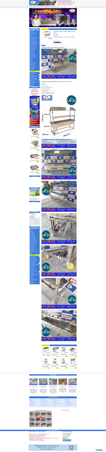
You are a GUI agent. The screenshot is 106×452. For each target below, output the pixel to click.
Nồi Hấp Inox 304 (32, 257)
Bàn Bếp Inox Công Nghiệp (33, 43)
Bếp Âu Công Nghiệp (32, 54)
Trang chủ (31, 6)
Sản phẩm (37, 6)
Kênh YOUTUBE (42, 6)
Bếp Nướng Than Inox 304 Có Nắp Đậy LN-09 (54, 354)
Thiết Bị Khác (32, 85)
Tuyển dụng (54, 6)
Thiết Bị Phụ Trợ (32, 84)
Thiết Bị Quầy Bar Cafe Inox (33, 37)
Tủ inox (31, 59)
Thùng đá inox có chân (32, 402)
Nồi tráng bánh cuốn (68, 405)
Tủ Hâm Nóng (32, 65)
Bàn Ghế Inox (32, 49)
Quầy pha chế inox (31, 403)
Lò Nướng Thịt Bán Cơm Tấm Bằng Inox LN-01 (73, 366)
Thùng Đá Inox (32, 271)
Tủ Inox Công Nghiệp (33, 46)
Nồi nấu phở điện (43, 399)
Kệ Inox (31, 35)
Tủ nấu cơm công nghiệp (57, 403)
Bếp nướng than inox (68, 402)
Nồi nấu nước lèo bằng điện (44, 403)
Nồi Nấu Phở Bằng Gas (33, 48)
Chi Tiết (38, 161)
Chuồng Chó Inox (32, 30)
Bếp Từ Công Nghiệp (32, 239)
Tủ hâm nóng (55, 402)
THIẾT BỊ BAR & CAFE (32, 72)
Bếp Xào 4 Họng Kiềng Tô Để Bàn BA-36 (34, 160)
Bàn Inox (31, 61)
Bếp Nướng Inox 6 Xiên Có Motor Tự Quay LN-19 (54, 366)
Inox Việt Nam (45, 84)
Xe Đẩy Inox (31, 60)
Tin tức (51, 6)
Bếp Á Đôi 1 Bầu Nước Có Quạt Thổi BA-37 (35, 148)
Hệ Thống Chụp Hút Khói (33, 40)
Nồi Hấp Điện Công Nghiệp (33, 79)
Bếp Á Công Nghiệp (32, 53)
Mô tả (43, 45)
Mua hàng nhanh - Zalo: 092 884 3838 (64, 37)
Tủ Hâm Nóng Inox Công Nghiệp (34, 42)
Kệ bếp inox (67, 399)
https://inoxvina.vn (33, 215)
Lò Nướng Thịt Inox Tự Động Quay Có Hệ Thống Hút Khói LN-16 (64, 366)
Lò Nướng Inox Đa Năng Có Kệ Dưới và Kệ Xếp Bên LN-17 (73, 354)
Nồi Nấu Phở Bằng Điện (33, 41)
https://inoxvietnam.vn (33, 437)
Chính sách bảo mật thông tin (67, 434)
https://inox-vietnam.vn (33, 214)
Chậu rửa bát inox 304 (32, 405)
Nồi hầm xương (43, 405)
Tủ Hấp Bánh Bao (32, 275)
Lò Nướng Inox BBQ (32, 71)
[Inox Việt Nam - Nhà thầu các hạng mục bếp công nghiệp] (52, 2)
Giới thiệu (34, 6)
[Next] (75, 18)
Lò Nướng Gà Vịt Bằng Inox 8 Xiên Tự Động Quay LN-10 (45, 366)
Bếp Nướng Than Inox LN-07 (45, 354)
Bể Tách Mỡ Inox (32, 34)
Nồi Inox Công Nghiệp (33, 47)
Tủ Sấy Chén (31, 31)
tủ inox (32, 223)
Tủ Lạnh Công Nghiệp (33, 66)
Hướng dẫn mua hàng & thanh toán (67, 433)
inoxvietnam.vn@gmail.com (42, 437)
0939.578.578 (34, 91)
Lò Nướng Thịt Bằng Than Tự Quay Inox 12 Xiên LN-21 (64, 354)
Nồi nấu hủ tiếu (43, 402)
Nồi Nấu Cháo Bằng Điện (33, 78)
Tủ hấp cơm (31, 52)
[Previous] (31, 18)
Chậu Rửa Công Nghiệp (33, 244)
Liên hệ (58, 6)
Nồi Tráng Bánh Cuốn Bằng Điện (34, 264)
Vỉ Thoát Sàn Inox (32, 282)
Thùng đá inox (31, 399)
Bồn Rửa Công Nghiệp (33, 241)
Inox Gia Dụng (32, 83)
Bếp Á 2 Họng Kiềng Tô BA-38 (34, 136)
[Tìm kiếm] (76, 6)
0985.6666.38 (34, 94)
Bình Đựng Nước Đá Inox (33, 76)
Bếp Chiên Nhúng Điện (33, 55)
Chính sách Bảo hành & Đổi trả (67, 435)
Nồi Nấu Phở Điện (32, 77)
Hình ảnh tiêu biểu (47, 6)
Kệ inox (31, 58)
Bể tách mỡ (55, 399)
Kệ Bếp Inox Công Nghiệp (33, 251)
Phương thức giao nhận (66, 436)
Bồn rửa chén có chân (68, 403)
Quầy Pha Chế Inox (32, 73)
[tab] (43, 45)
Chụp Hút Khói (32, 70)
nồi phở (35, 221)
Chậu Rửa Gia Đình (32, 64)
